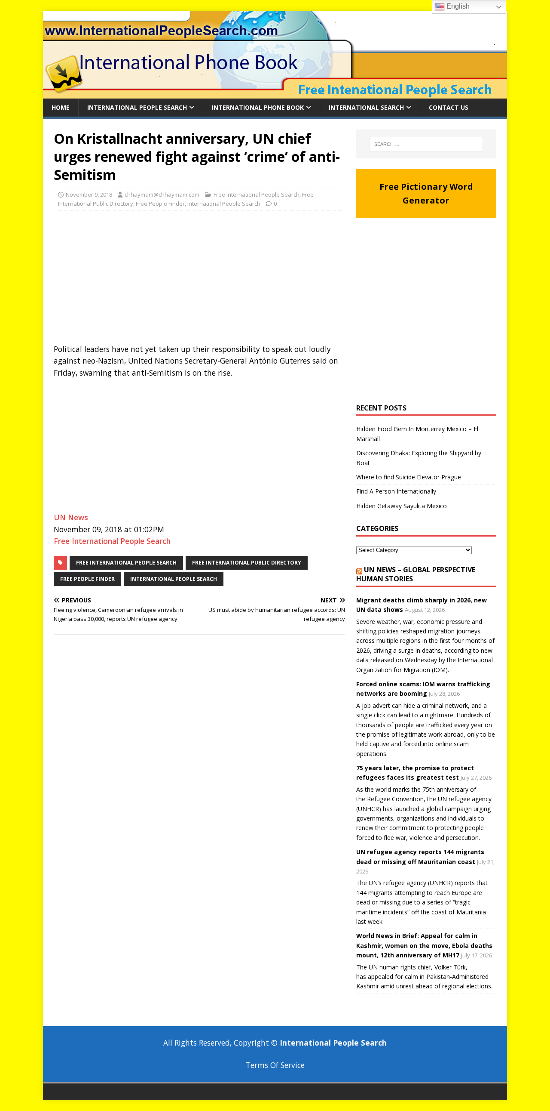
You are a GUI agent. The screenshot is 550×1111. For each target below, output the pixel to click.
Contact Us (448, 107)
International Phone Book (258, 107)
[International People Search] (275, 93)
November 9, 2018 (89, 194)
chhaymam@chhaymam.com (162, 194)
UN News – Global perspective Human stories (415, 574)
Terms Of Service (275, 1065)
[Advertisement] (199, 279)
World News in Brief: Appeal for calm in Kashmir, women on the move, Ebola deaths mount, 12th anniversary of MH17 (424, 945)
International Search (366, 107)
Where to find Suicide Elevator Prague (408, 477)
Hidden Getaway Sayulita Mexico (401, 506)
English (457, 6)
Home (61, 107)
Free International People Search (256, 194)
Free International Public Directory (246, 562)
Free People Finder (160, 203)
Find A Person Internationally (396, 491)
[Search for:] (426, 144)
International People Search (137, 107)
